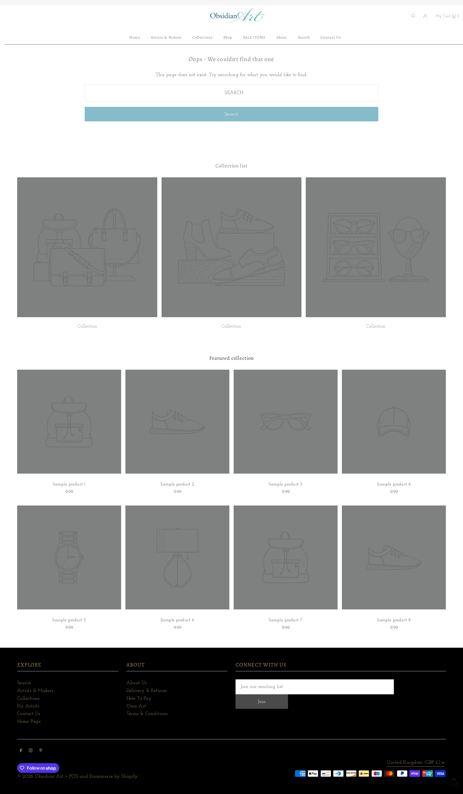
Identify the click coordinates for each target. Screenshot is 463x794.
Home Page (29, 721)
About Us (136, 683)
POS (73, 776)
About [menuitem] (281, 37)
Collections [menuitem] (202, 37)
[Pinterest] (40, 751)
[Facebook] (21, 751)
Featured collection (231, 358)
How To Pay (139, 698)
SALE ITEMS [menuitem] (254, 37)
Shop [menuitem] (227, 37)
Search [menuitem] (304, 37)
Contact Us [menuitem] (330, 37)
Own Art (136, 706)
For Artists (28, 706)
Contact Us (28, 713)
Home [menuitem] (134, 37)
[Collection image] (87, 316)
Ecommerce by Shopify (113, 776)
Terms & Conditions (147, 713)
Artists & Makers (35, 690)
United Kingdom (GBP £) (413, 762)
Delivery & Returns (146, 690)
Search (24, 683)
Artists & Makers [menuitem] (166, 37)
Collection (87, 326)
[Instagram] (30, 751)
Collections (28, 698)
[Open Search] (413, 16)
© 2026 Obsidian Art (40, 776)
